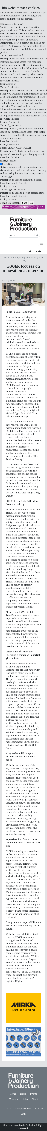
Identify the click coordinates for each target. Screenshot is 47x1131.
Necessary (12, 24)
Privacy (39, 1108)
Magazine (14, 1099)
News (12, 280)
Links (24, 1113)
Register (40, 251)
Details (3, 203)
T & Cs (7, 1108)
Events (33, 1093)
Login (29, 251)
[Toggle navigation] (41, 243)
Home (5, 280)
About (35, 1099)
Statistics (7, 164)
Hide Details (14, 203)
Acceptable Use (23, 1108)
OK (31, 203)
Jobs (25, 1099)
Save (24, 203)
